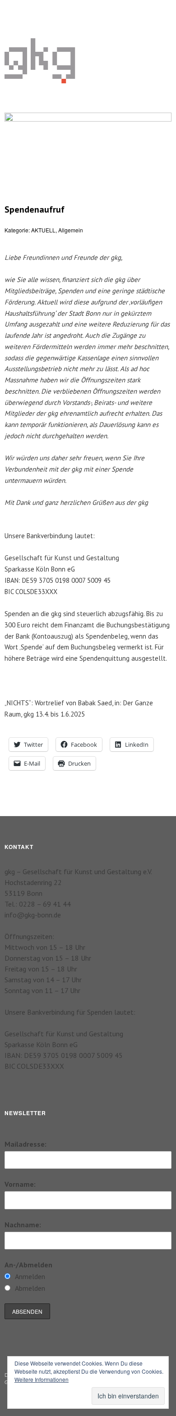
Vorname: (20, 1184)
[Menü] (16, 11)
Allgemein (70, 230)
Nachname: (23, 1224)
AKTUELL (43, 230)
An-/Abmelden (28, 1264)
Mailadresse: (25, 1143)
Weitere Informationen (41, 1379)
